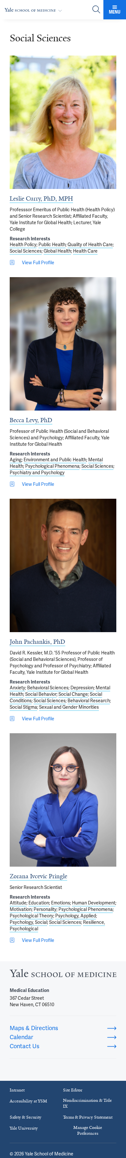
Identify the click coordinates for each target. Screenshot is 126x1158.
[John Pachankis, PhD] (63, 565)
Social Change (73, 694)
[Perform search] (96, 9)
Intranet (17, 1090)
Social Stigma (23, 707)
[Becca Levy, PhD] (63, 344)
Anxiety (17, 688)
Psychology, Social (28, 922)
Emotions (60, 903)
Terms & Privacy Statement (87, 1117)
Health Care (85, 251)
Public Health (52, 244)
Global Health (57, 251)
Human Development (93, 903)
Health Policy (23, 244)
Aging (16, 460)
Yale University (24, 1128)
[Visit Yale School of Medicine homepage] (63, 975)
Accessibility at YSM (28, 1101)
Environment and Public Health (55, 460)
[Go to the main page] (35, 10)
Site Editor (72, 1090)
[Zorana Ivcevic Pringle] (63, 800)
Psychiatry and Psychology (37, 472)
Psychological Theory (31, 916)
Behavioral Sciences (47, 688)
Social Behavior (41, 694)
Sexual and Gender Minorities (69, 707)
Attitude (18, 903)
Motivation (21, 909)
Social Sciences (26, 251)
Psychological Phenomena (52, 466)
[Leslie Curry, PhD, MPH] (63, 122)
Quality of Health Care (90, 244)
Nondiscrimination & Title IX (87, 1103)
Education (38, 903)
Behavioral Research (89, 701)
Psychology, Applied (75, 916)
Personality (45, 909)
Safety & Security (25, 1117)
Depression (82, 688)
